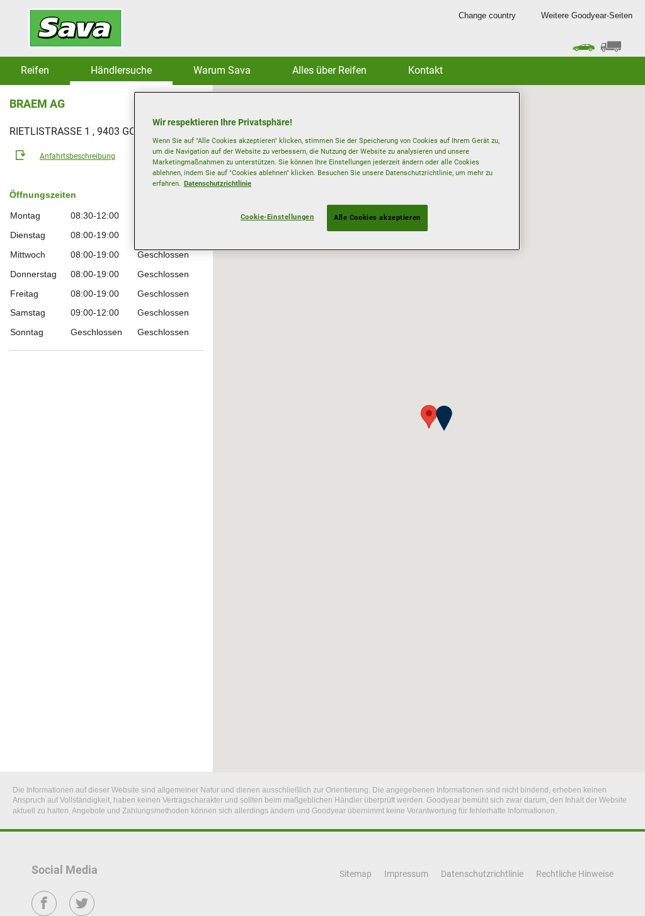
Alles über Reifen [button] (329, 70)
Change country (487, 15)
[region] (327, 171)
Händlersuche (121, 70)
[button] (444, 418)
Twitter (82, 912)
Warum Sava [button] (222, 70)
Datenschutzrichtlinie (217, 183)
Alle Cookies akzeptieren (377, 217)
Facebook (44, 912)
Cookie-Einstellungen (277, 216)
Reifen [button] (35, 70)
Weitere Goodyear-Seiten (586, 15)
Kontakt (425, 70)
